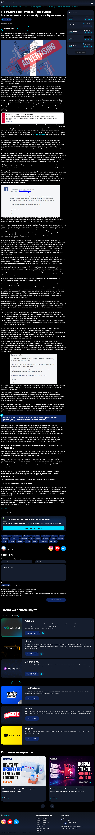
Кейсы (61, 535)
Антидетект (71, 32)
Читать (5, 797)
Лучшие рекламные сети (42, 822)
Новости (54, 535)
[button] (92, 2)
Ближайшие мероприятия (43, 828)
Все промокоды (81, 52)
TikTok (4, 541)
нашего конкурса (38, 135)
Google (53, 538)
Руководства (36, 535)
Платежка (71, 26)
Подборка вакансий (41, 830)
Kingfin (29, 728)
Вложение (5, 583)
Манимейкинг (17, 535)
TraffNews (10, 549)
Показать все (14, 615)
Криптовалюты (6, 535)
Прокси (70, 19)
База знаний (53, 541)
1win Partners (32, 688)
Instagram (11, 541)
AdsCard (29, 621)
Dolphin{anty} (32, 662)
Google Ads (60, 538)
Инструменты (45, 535)
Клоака (70, 39)
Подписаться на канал (33, 528)
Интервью (5, 538)
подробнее (32, 698)
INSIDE (28, 708)
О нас (37, 832)
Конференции (14, 538)
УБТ (31, 538)
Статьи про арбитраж (41, 818)
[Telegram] (63, 548)
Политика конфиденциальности (9, 832)
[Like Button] (2, 512)
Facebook (45, 538)
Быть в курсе (78, 825)
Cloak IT (29, 641)
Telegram (38, 538)
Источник (4, 508)
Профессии (24, 538)
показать (15, 28)
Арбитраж (26, 535)
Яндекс (35, 541)
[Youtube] (57, 548)
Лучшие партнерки (41, 820)
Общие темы (43, 541)
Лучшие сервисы (40, 824)
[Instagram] (51, 548)
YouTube (28, 541)
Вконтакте (19, 541)
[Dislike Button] (8, 512)
